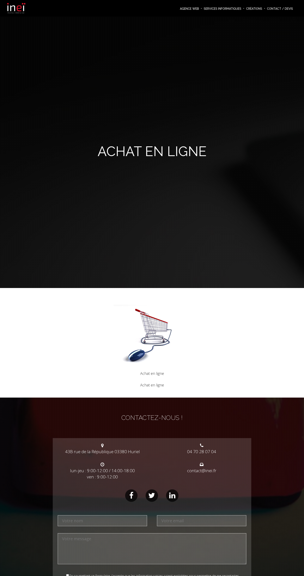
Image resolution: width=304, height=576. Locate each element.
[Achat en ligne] (152, 366)
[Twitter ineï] (152, 495)
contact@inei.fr (201, 470)
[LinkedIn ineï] (172, 495)
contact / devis (280, 8)
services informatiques (222, 8)
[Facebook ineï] (131, 495)
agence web (189, 8)
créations (254, 8)
